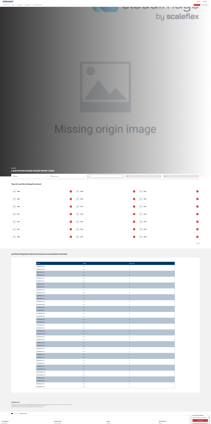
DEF (197, 243)
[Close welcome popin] (207, 415)
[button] (46, 176)
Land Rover (16, 413)
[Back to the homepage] (8, 2)
